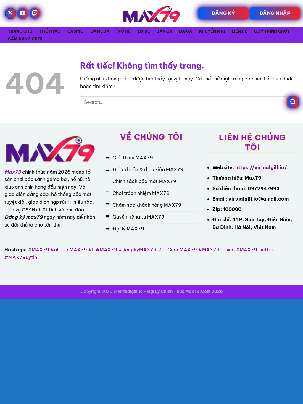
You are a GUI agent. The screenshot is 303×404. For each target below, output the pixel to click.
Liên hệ (239, 31)
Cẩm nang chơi (25, 38)
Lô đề (144, 31)
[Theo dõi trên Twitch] (35, 13)
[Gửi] (293, 102)
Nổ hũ (124, 31)
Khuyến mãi (212, 31)
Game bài (101, 31)
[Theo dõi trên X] (10, 13)
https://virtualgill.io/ (261, 167)
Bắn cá (164, 31)
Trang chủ (20, 31)
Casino (75, 31)
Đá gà (185, 31)
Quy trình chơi (271, 31)
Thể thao (50, 31)
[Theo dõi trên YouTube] (22, 13)
